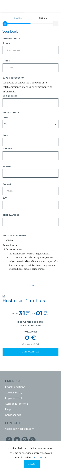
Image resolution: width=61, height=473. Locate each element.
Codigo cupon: (10, 96)
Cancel (30, 285)
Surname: (7, 148)
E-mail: (6, 43)
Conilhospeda (13, 414)
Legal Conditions (15, 387)
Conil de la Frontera (16, 403)
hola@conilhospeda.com (19, 428)
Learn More (39, 457)
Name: (6, 135)
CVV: (5, 198)
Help (8, 409)
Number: (7, 166)
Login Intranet (13, 398)
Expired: (7, 184)
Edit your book (30, 352)
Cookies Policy (13, 392)
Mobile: (6, 61)
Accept (31, 464)
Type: (5, 117)
